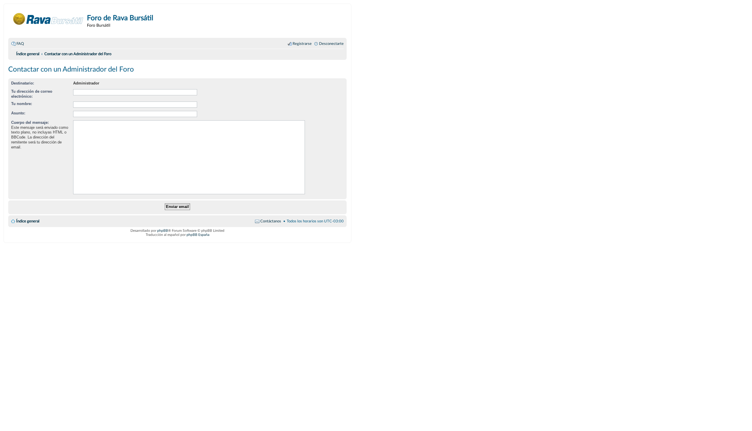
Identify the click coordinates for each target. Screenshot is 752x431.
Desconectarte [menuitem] (331, 44)
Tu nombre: (21, 104)
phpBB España (198, 234)
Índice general (27, 221)
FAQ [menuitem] (20, 44)
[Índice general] (48, 19)
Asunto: (18, 113)
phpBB (162, 230)
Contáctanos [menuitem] (270, 221)
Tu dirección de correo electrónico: (31, 94)
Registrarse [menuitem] (302, 44)
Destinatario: (22, 83)
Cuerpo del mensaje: (30, 122)
